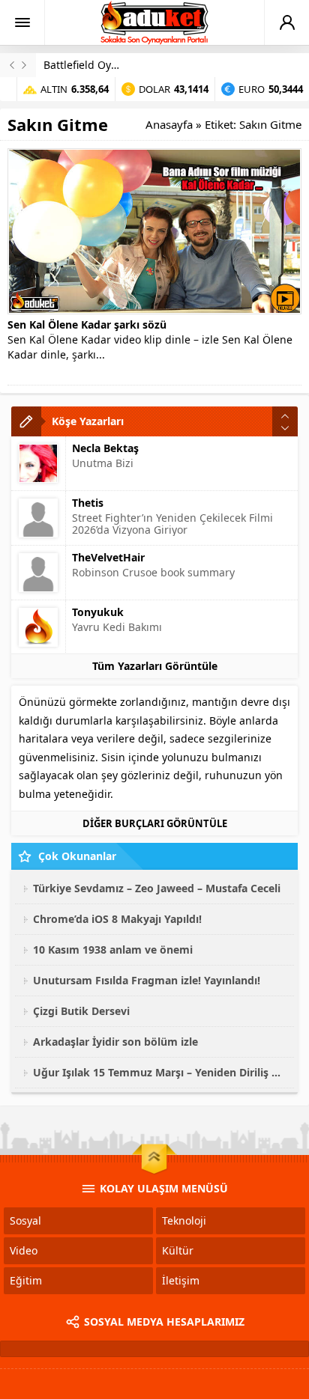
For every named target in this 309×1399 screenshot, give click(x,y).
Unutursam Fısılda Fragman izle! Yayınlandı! (146, 980)
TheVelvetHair (108, 557)
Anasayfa (169, 124)
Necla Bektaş (105, 448)
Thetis (88, 503)
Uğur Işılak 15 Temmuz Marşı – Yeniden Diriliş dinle (159, 1072)
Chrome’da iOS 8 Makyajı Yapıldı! (117, 919)
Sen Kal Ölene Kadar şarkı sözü (87, 324)
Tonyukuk (98, 612)
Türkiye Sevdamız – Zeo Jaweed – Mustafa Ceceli (156, 888)
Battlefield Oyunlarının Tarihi (116, 65)
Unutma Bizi (103, 463)
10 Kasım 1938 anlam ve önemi (113, 949)
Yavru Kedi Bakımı (117, 627)
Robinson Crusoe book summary (153, 572)
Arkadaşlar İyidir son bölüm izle (115, 1041)
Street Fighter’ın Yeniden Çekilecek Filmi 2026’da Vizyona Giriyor (172, 523)
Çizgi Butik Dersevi (81, 1011)
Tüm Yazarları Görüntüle (155, 666)
